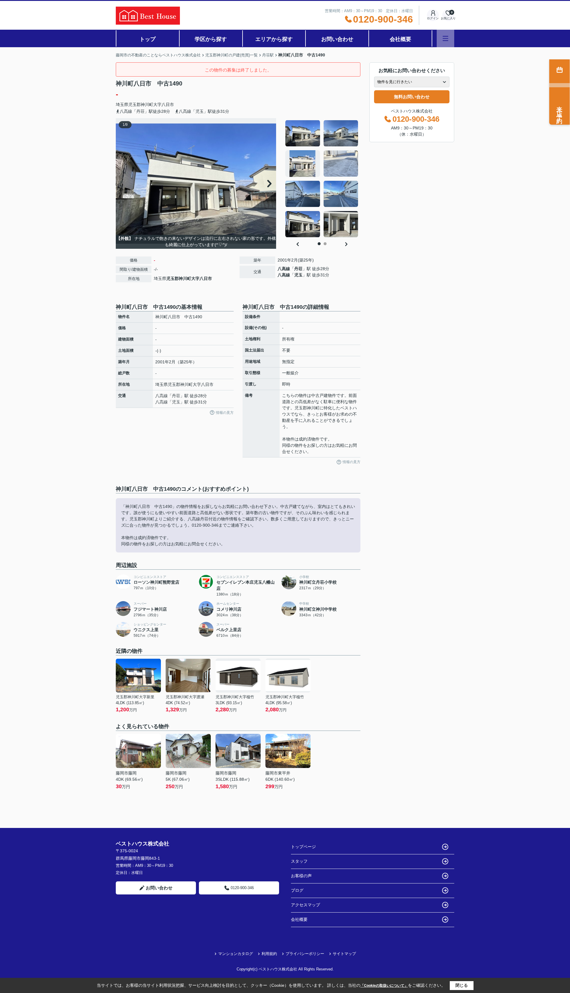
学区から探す (211, 39)
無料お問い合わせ (412, 96)
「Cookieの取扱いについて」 (384, 986)
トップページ (303, 846)
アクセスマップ (305, 904)
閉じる (461, 985)
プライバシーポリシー (305, 953)
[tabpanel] (322, 178)
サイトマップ (344, 953)
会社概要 (400, 39)
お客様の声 (301, 875)
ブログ (297, 890)
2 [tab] (325, 243)
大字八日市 (163, 104)
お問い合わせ (337, 39)
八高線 (284, 268)
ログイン (433, 18)
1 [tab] (319, 243)
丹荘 (298, 268)
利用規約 (269, 953)
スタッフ (299, 861)
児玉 (298, 275)
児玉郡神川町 (140, 104)
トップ (148, 39)
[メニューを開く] (445, 38)
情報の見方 (225, 413)
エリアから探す (274, 39)
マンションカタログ (235, 953)
